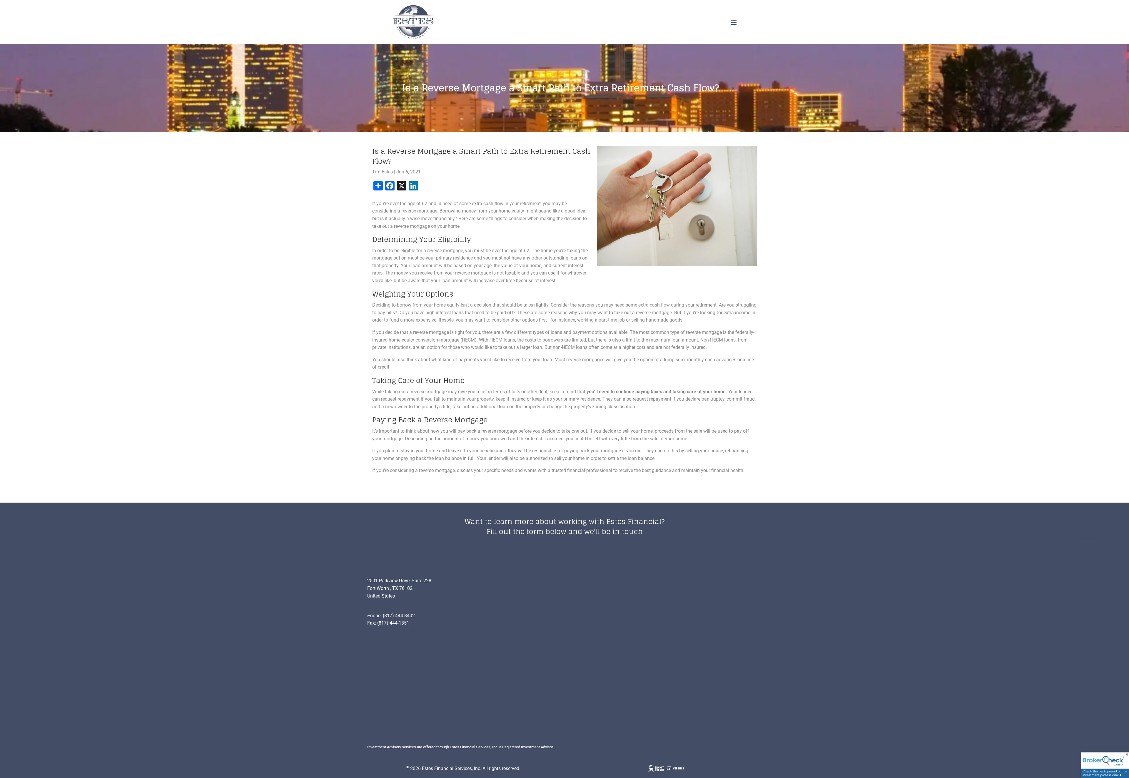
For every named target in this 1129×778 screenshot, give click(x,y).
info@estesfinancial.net (391, 608)
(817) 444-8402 (399, 615)
